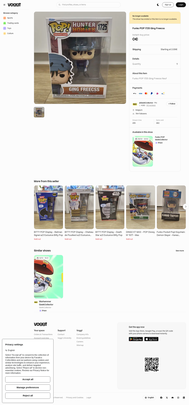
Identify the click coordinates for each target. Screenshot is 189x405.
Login (181, 5)
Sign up (168, 5)
